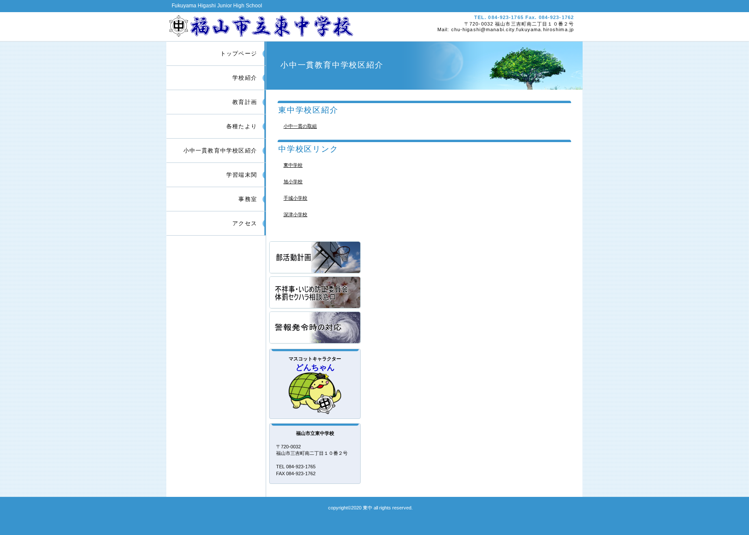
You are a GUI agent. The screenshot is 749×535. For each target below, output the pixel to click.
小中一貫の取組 (300, 126)
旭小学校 (293, 181)
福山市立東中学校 (269, 25)
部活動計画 (315, 258)
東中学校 (293, 165)
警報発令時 (315, 328)
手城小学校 (295, 198)
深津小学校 (295, 214)
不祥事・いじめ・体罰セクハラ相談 (315, 293)
